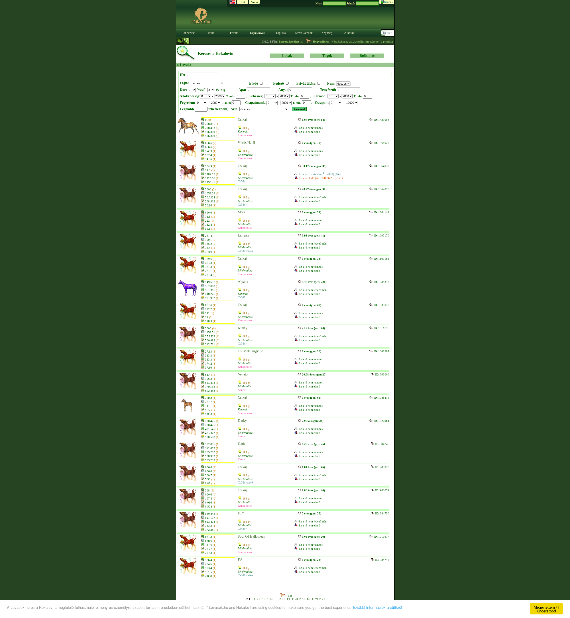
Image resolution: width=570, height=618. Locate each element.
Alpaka (243, 282)
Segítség (327, 33)
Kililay (242, 328)
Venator (243, 374)
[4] (263, 599)
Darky (242, 420)
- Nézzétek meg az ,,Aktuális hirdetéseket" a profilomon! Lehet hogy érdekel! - (358, 41)
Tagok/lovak (257, 33)
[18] (322, 599)
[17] (315, 599)
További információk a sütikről (377, 607)
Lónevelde (188, 33)
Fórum (234, 33)
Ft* (240, 559)
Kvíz (211, 33)
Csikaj (242, 119)
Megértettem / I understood (546, 609)
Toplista (281, 33)
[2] (253, 599)
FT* (241, 513)
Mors (241, 212)
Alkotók (349, 33)
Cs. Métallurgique (250, 351)
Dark (241, 444)
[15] (302, 599)
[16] (308, 599)
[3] (258, 599)
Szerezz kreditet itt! (277, 41)
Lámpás (243, 235)
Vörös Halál (246, 143)
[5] (267, 599)
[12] (282, 599)
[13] (288, 599)
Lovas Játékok (304, 33)
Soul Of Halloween (251, 536)
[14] (295, 599)
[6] (272, 599)
